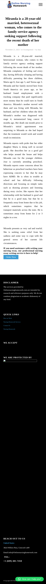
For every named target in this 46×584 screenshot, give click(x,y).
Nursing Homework (9, 329)
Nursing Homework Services (12, 322)
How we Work (7, 318)
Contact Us (6, 325)
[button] (29, 579)
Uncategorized (28, 50)
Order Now (11, 257)
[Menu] (39, 4)
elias (39, 50)
